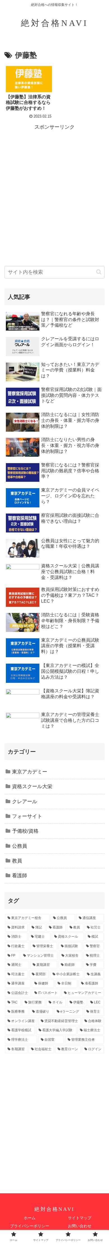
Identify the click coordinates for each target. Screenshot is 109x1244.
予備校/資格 (25, 831)
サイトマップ (79, 1218)
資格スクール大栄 (32, 786)
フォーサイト (27, 816)
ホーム (29, 1218)
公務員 (19, 846)
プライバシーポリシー (29, 1226)
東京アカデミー (29, 771)
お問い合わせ (79, 1226)
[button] (99, 272)
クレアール (24, 801)
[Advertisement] (54, 185)
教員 (17, 861)
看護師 (19, 875)
